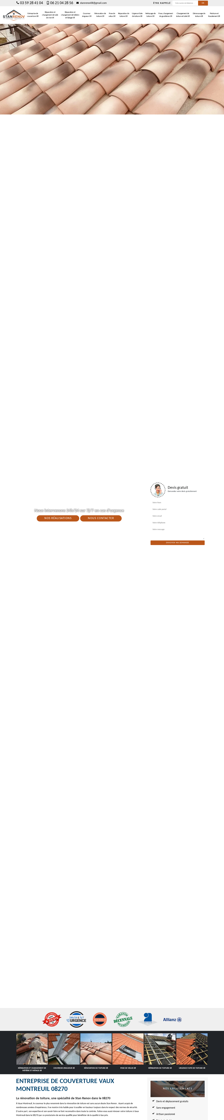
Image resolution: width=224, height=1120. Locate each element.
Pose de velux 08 (112, 14)
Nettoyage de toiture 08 (150, 14)
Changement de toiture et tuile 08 (183, 14)
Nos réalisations (57, 518)
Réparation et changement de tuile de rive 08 (50, 15)
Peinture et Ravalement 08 (214, 14)
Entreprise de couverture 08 (33, 14)
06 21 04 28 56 (61, 3)
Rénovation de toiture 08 (100, 14)
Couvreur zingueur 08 (87, 14)
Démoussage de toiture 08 (199, 14)
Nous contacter (101, 518)
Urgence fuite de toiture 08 (137, 14)
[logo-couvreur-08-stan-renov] (13, 15)
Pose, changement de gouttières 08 (165, 14)
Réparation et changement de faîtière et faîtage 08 (70, 15)
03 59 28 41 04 (31, 3)
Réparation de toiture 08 (123, 14)
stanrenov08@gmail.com (93, 3)
